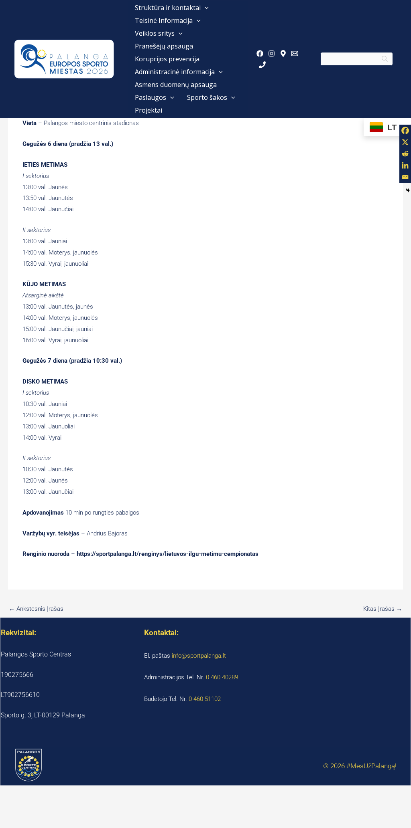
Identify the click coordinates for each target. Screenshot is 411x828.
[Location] (283, 53)
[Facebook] (259, 53)
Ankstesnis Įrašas (36, 608)
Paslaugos (150, 97)
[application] (205, 7)
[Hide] (408, 190)
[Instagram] (271, 53)
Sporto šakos (207, 97)
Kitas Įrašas (382, 608)
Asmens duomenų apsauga (176, 84)
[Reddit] (405, 154)
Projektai (148, 110)
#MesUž (358, 766)
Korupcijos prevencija (167, 59)
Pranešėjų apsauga (164, 46)
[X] (405, 142)
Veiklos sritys (155, 33)
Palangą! (384, 766)
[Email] (294, 53)
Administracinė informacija (175, 71)
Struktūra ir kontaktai (168, 7)
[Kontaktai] (262, 64)
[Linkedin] (405, 165)
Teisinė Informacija (164, 20)
